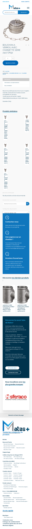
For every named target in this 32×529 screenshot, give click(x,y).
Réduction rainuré (19, 480)
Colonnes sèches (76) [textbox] (15, 213)
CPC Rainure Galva (8, 458)
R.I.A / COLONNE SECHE (10, 491)
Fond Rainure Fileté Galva (10, 485)
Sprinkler (5, 505)
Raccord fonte (7, 442)
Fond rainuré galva (23, 486)
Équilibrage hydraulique (20, 463)
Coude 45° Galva (7, 476)
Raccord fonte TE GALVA (9, 446)
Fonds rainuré (7, 483)
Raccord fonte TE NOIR (9, 447)
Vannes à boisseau (8, 466)
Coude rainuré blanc (8, 480)
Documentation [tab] (8, 85)
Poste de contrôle (8, 463)
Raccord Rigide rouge (9, 499)
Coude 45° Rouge (17, 476)
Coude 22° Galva (8, 475)
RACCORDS (6, 496)
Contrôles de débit (8, 461)
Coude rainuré (7, 471)
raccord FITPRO (7, 497)
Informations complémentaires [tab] (11, 82)
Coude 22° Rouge (18, 475)
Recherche (23, 12)
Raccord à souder (20, 447)
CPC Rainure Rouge (19, 458)
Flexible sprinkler (8, 507)
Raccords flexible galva (21, 501)
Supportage (6, 452)
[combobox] (16, 212)
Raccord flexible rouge (9, 501)
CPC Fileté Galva (8, 456)
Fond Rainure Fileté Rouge (10, 486)
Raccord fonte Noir (19, 444)
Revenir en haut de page (16, 415)
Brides (5, 439)
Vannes (16, 466)
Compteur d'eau (7, 468)
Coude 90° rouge (18, 478)
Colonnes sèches (13, 73)
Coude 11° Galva (7, 473)
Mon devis (6, 1)
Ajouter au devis (10, 63)
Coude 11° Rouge (17, 473)
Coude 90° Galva (8, 478)
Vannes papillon (7, 465)
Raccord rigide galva (21, 499)
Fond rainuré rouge (8, 488)
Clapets (15, 465)
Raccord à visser (7, 449)
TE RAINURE (7, 503)
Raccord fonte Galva (8, 444)
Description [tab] (7, 79)
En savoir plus (12, 368)
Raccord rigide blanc (18, 497)
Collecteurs (16, 493)
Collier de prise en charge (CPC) (12, 455)
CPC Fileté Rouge (18, 456)
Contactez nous (13, 372)
